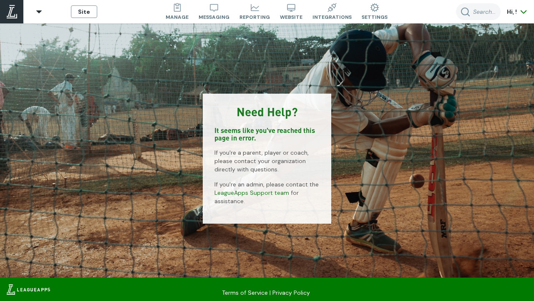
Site (84, 11)
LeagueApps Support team (251, 192)
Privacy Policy (291, 292)
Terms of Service (245, 292)
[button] (39, 11)
